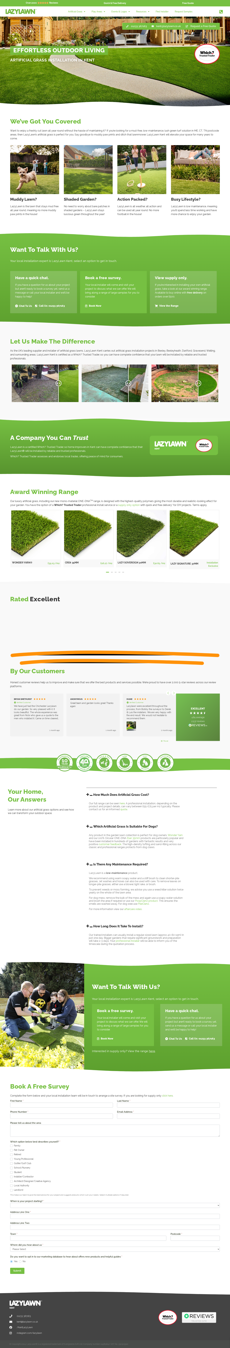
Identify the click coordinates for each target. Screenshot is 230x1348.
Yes (15, 1261)
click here (167, 1095)
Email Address (125, 1112)
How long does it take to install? (118, 926)
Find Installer (162, 11)
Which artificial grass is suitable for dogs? (125, 826)
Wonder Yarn (175, 835)
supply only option (129, 505)
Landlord (18, 1190)
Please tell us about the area (25, 1123)
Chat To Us (25, 305)
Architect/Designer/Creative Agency (32, 1181)
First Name (16, 1101)
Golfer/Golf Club (22, 1163)
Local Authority (21, 1185)
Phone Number (19, 1112)
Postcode (176, 1234)
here (122, 803)
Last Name (123, 1101)
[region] (92, 714)
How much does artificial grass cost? (121, 795)
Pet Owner (18, 1150)
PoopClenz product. (146, 900)
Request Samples (183, 11)
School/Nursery (21, 1167)
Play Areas (97, 11)
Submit (17, 1270)
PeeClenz (143, 903)
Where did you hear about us (26, 1245)
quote (123, 809)
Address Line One (20, 1212)
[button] (107, 572)
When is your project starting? (27, 1201)
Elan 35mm (133, 838)
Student (17, 1172)
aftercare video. (133, 909)
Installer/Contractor (23, 1176)
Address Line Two (19, 1223)
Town (13, 1234)
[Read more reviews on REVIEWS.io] (198, 725)
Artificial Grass (75, 11)
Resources (141, 11)
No (24, 1261)
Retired (17, 1154)
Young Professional (23, 1159)
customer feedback (110, 844)
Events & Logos (119, 11)
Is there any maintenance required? (120, 864)
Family (16, 1145)
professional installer (128, 940)
